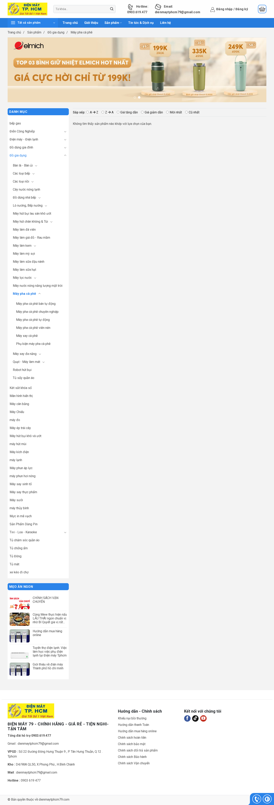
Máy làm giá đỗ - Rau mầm (31, 237)
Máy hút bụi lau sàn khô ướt (32, 213)
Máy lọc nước (22, 278)
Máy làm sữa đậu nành (28, 262)
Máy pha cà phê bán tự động (36, 304)
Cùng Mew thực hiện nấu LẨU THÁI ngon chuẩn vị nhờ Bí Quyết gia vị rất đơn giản (50, 618)
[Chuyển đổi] (65, 131)
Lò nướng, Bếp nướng (28, 205)
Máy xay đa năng (25, 354)
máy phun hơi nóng (23, 476)
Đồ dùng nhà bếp (24, 197)
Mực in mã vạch (21, 516)
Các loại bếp (21, 173)
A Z (94, 112)
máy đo (15, 420)
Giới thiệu (91, 23)
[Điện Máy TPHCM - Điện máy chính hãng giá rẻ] (27, 9)
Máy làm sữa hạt (24, 270)
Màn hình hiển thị (21, 396)
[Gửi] (112, 9)
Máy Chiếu (17, 412)
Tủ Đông (15, 556)
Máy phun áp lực (21, 468)
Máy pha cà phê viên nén (33, 328)
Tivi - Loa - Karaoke (23, 532)
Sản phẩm (112, 23)
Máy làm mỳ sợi (24, 254)
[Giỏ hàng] (262, 9)
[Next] (259, 64)
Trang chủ (70, 23)
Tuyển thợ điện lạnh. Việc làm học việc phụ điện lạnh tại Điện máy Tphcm (50, 651)
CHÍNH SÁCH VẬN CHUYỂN (45, 600)
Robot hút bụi (22, 370)
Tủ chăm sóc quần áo (25, 540)
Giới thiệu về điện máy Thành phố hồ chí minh (48, 666)
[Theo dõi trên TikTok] (195, 718)
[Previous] (14, 64)
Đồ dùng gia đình (21, 147)
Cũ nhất (194, 112)
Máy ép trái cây (20, 428)
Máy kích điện (19, 452)
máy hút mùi (18, 444)
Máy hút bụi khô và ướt (25, 436)
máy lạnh (16, 460)
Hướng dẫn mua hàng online (47, 633)
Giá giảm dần (154, 112)
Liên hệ (165, 23)
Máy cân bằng (19, 404)
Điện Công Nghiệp (22, 131)
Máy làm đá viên (24, 229)
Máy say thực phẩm (23, 492)
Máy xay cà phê (27, 336)
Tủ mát (14, 564)
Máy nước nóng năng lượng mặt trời (37, 286)
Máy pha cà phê (24, 294)
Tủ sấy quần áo (23, 378)
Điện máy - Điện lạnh (24, 139)
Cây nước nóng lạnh (26, 189)
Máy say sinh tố (21, 484)
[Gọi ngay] (256, 799)
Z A (109, 112)
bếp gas (15, 123)
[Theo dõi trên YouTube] (203, 718)
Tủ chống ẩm (19, 548)
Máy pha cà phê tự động (33, 320)
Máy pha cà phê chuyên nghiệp (37, 312)
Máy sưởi (16, 500)
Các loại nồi (21, 181)
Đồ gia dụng (56, 32)
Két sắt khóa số (21, 388)
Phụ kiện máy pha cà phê (33, 344)
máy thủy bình (19, 508)
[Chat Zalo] (267, 799)
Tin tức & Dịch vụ (141, 23)
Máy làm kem (22, 245)
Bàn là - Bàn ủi (23, 165)
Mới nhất (176, 112)
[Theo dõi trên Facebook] (187, 718)
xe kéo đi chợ (19, 572)
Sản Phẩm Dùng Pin (24, 524)
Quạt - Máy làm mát (26, 362)
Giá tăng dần (129, 112)
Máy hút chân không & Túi (30, 221)
